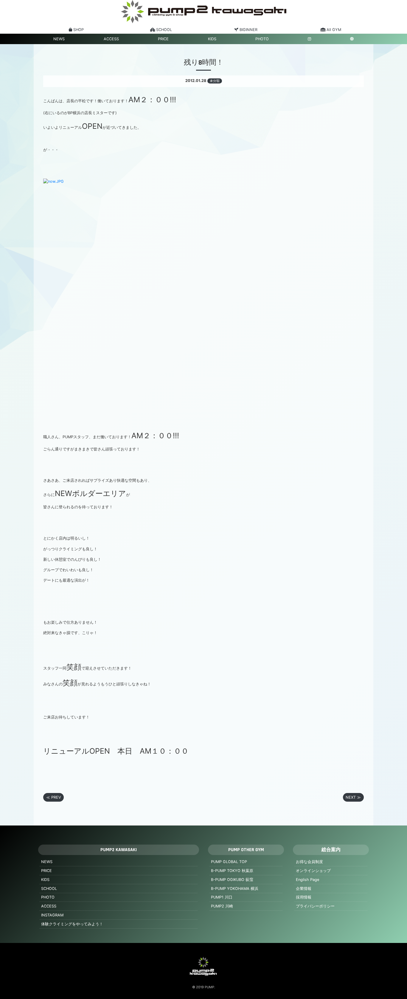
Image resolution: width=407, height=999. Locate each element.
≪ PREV (53, 797)
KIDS (212, 39)
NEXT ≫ (353, 797)
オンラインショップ (313, 870)
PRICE (163, 39)
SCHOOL (49, 888)
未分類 (215, 81)
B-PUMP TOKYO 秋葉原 (232, 870)
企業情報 (303, 888)
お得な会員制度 (309, 861)
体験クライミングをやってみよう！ (72, 924)
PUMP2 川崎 (222, 906)
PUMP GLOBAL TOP (229, 861)
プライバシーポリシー (315, 906)
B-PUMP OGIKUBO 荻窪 (232, 879)
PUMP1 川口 (221, 897)
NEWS (59, 39)
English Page (307, 879)
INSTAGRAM (52, 915)
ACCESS (111, 39)
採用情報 (303, 897)
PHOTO (262, 39)
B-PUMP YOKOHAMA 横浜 (234, 888)
